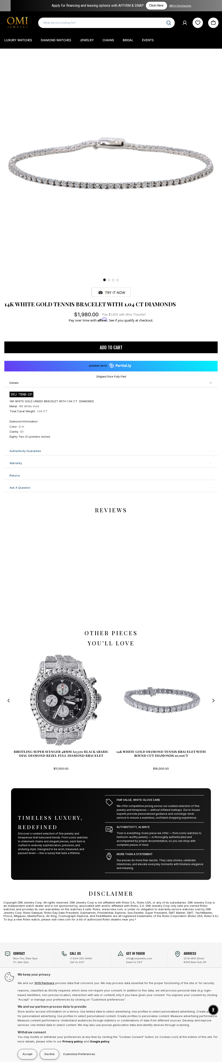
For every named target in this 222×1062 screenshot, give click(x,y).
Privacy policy (72, 1041)
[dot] (104, 280)
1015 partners (44, 983)
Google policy (99, 1041)
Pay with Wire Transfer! (124, 314)
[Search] (168, 22)
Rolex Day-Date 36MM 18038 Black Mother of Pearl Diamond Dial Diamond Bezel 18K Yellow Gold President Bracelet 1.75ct (167, 753)
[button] (213, 1010)
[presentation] (9, 701)
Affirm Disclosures (171, 5)
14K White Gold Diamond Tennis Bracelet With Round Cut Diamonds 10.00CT (67, 753)
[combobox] (106, 23)
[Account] (184, 22)
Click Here (147, 5)
